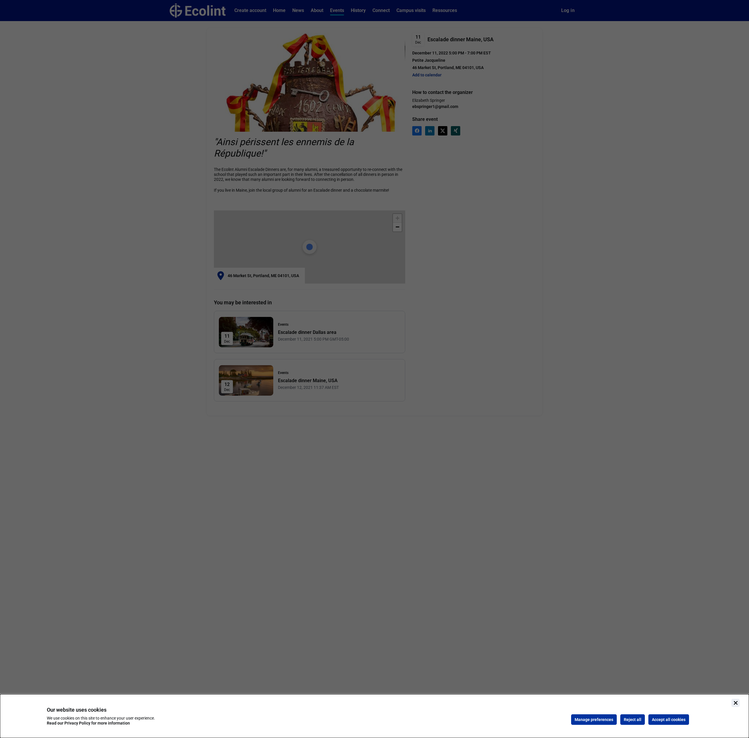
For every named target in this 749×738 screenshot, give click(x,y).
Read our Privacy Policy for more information (88, 723)
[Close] (735, 703)
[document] (374, 716)
